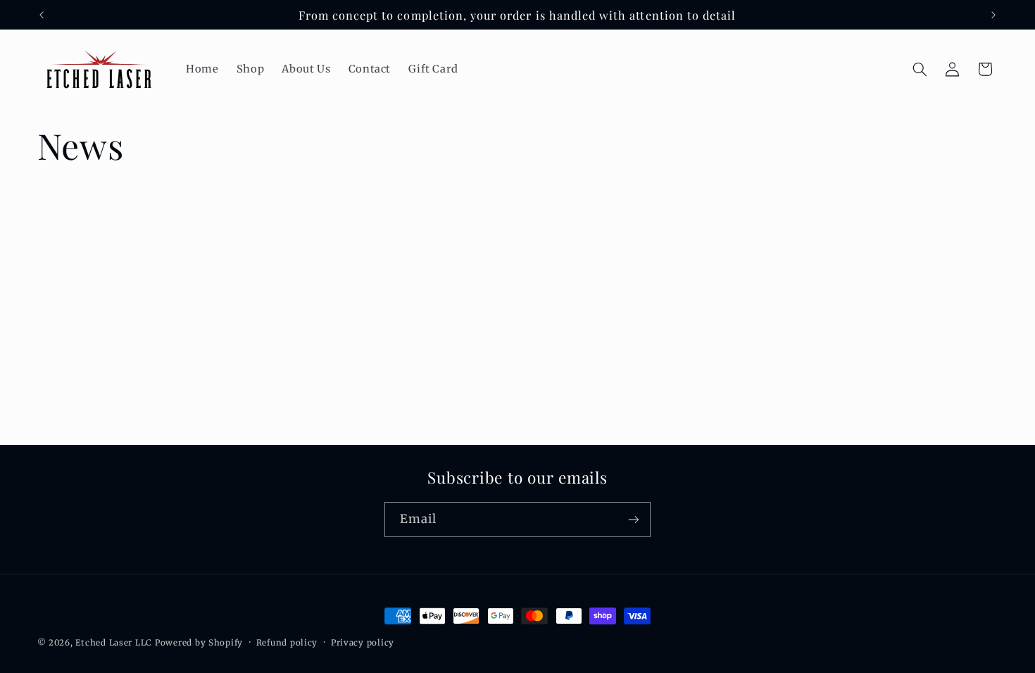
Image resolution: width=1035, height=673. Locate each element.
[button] (919, 69)
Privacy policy (362, 643)
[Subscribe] (633, 519)
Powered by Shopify (199, 643)
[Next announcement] (993, 15)
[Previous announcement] (41, 15)
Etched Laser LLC (113, 643)
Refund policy (287, 643)
